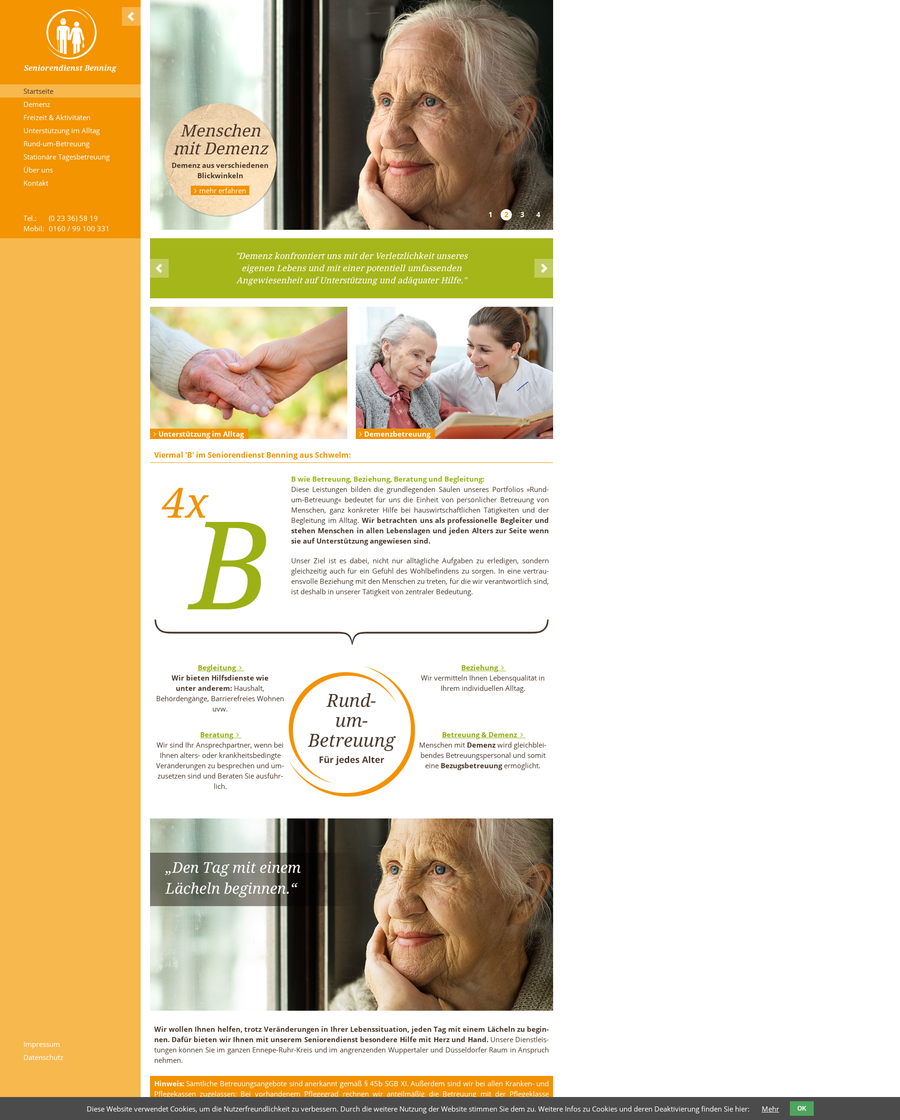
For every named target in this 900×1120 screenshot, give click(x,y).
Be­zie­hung (479, 667)
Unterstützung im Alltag (61, 130)
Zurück (159, 268)
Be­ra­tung (216, 734)
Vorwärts (543, 268)
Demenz (36, 104)
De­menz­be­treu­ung (397, 434)
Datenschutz (43, 1057)
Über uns (38, 169)
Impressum (41, 1044)
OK (801, 1108)
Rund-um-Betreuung (56, 143)
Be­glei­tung (217, 667)
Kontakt (35, 183)
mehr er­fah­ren (222, 190)
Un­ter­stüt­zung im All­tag (201, 434)
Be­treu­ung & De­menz (479, 734)
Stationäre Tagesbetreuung (66, 156)
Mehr (770, 1108)
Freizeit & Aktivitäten (56, 117)
